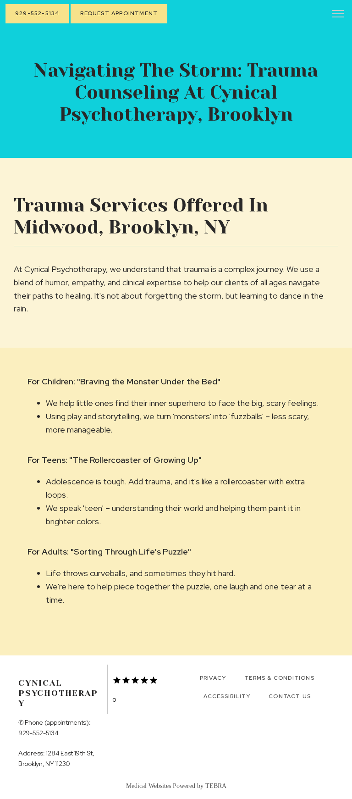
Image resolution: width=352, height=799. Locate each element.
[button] (338, 15)
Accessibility (227, 696)
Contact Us (290, 696)
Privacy (213, 678)
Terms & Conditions (279, 678)
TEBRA (215, 785)
